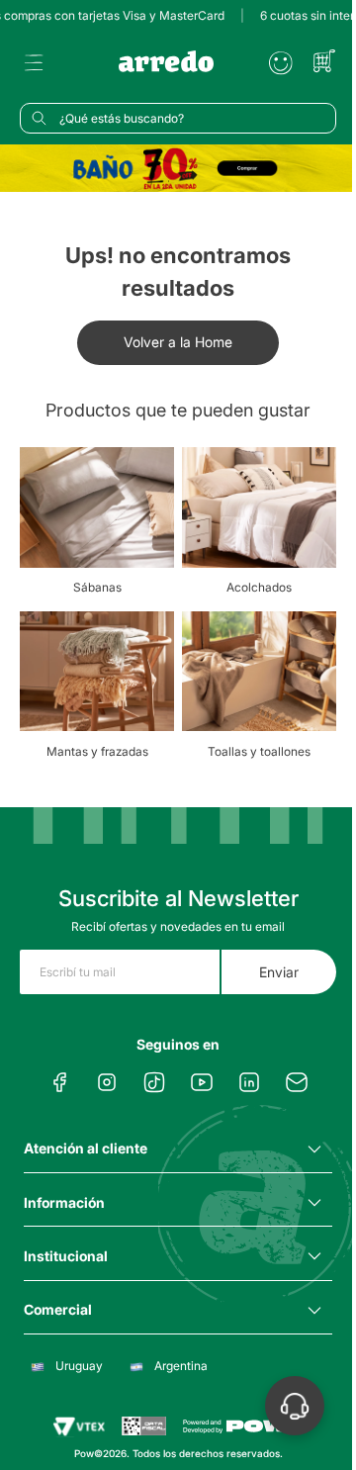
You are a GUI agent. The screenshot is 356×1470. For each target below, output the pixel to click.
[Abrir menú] (33, 63)
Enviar (279, 972)
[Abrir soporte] (294, 1405)
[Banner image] (178, 168)
